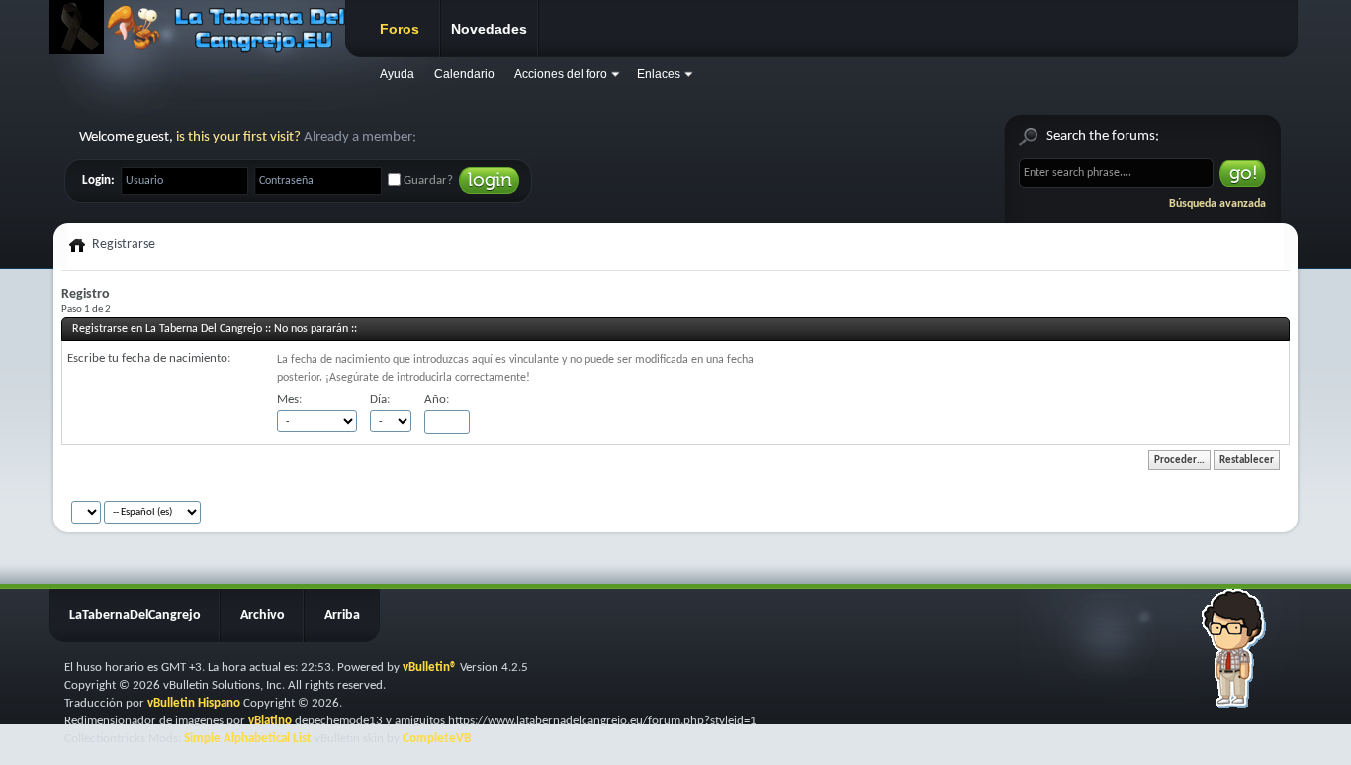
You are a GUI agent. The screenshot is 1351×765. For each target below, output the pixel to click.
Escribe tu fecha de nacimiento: (148, 358)
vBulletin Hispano (193, 703)
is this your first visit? (238, 137)
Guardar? (427, 180)
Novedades (489, 29)
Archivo (262, 615)
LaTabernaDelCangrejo (135, 615)
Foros (399, 29)
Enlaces (658, 74)
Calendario (464, 74)
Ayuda (397, 74)
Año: (436, 399)
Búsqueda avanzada (1217, 204)
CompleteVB (437, 738)
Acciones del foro (560, 74)
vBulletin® (430, 667)
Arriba (342, 615)
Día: (380, 399)
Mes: (289, 399)
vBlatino (270, 721)
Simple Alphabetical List (248, 738)
